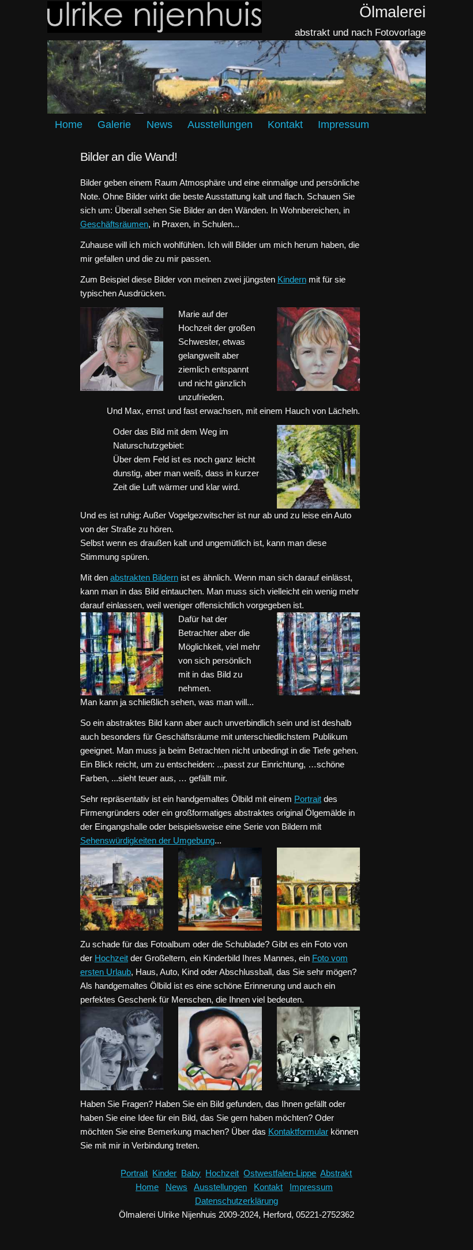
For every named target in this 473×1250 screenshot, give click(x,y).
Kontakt (285, 124)
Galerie (114, 124)
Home (68, 124)
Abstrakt (336, 1173)
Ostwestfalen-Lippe (279, 1173)
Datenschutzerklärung (236, 1201)
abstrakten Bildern (144, 577)
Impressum (343, 124)
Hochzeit (111, 958)
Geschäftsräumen (114, 224)
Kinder (164, 1173)
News (159, 124)
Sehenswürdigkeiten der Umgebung (147, 840)
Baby (191, 1173)
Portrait (307, 799)
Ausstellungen (220, 124)
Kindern (291, 279)
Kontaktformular (298, 1131)
